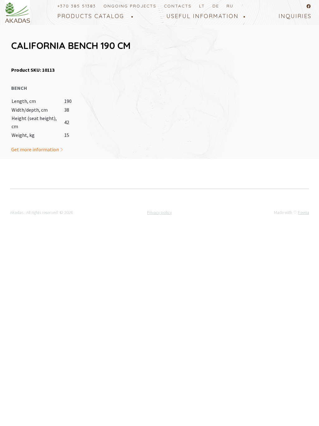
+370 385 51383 (76, 5)
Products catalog (90, 16)
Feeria (303, 212)
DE (215, 5)
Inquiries (295, 16)
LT (202, 5)
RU (229, 5)
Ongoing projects (129, 5)
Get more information (35, 149)
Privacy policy (159, 212)
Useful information (202, 16)
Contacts (178, 5)
